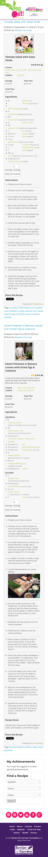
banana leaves (14, 455)
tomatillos (12, 114)
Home (12, 826)
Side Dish (31, 388)
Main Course (16, 70)
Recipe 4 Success (23, 30)
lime (24, 131)
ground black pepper (31, 447)
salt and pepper (14, 109)
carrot (24, 150)
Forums (37, 826)
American (21, 390)
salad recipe (10, 314)
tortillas (25, 101)
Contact (28, 826)
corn (10, 156)
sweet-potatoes (15, 423)
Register (21, 829)
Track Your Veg (33, 829)
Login (12, 829)
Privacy (33, 833)
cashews (28, 747)
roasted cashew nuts (17, 463)
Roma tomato (28, 147)
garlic (24, 136)
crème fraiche (14, 486)
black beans (13, 142)
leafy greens (26, 311)
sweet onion (13, 120)
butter (24, 469)
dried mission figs (15, 431)
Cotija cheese (14, 161)
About (19, 826)
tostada (7, 317)
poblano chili (13, 128)
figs (35, 747)
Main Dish (27, 70)
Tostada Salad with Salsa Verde (22, 21)
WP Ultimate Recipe (36, 304)
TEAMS (25, 833)
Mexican (21, 75)
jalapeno (14, 311)
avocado (13, 308)
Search (17, 833)
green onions (27, 122)
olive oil (25, 103)
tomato (36, 314)
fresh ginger (27, 450)
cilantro (25, 134)
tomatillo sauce (24, 314)
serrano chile (13, 478)
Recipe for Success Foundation (26, 838)
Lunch (8, 70)
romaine (25, 145)
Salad (34, 70)
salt (23, 444)
